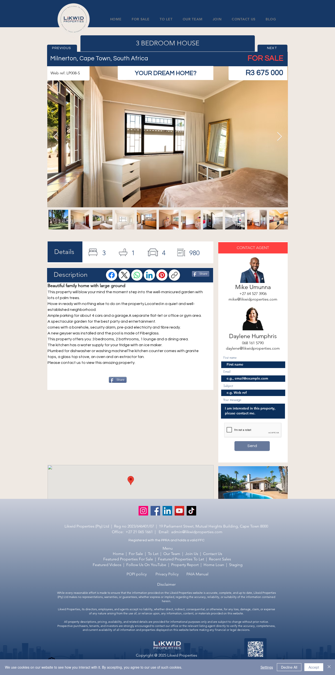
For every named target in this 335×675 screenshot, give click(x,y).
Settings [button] (266, 667)
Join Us (191, 553)
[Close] (329, 667)
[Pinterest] (162, 275)
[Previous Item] (56, 137)
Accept (314, 667)
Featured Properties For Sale (128, 559)
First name (230, 357)
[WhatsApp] (136, 275)
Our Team (171, 553)
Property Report (185, 564)
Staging (236, 564)
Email (227, 371)
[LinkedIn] (149, 275)
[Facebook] (111, 275)
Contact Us (212, 553)
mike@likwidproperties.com (253, 299)
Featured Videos (107, 564)
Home (118, 553)
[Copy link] (174, 275)
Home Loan (214, 564)
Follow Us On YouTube (146, 564)
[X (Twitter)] (124, 275)
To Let (153, 553)
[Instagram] (143, 511)
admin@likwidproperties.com (196, 531)
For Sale (136, 553)
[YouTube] (179, 511)
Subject (228, 385)
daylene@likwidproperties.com (253, 348)
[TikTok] (191, 511)
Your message (232, 399)
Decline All (289, 667)
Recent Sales (220, 559)
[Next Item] (279, 137)
